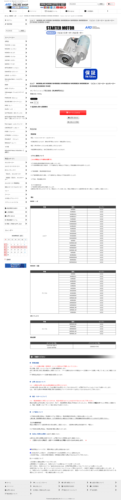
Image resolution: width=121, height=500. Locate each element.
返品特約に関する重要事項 (40, 107)
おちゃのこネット (57, 498)
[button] (107, 11)
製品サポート (99, 403)
